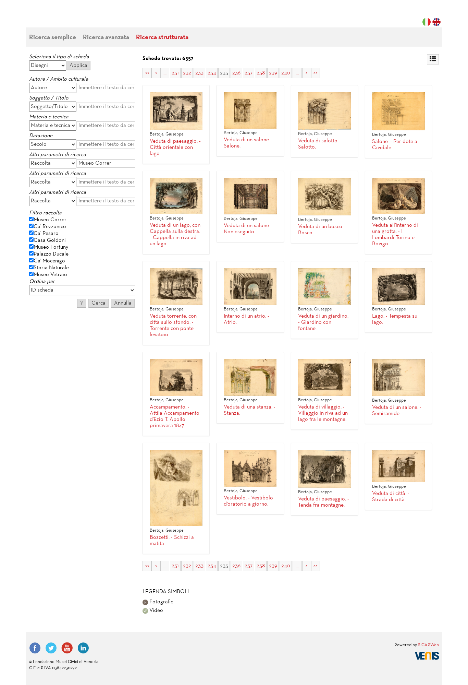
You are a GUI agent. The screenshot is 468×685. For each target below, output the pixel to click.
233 (199, 73)
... (165, 73)
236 (236, 73)
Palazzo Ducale (51, 254)
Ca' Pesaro (46, 233)
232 (187, 73)
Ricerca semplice (52, 37)
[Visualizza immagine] (176, 111)
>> (315, 73)
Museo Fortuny (51, 247)
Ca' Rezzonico (50, 226)
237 (249, 73)
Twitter (51, 648)
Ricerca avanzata (106, 37)
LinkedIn (83, 648)
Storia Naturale (51, 267)
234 (212, 73)
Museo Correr (50, 219)
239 (273, 73)
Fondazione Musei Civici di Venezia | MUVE (57, 17)
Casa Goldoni (50, 240)
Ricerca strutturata (162, 37)
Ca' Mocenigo (49, 261)
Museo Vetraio (50, 274)
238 (261, 73)
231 (175, 73)
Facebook (35, 648)
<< (147, 73)
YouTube (67, 648)
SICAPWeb (428, 645)
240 (285, 73)
